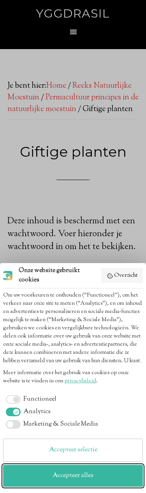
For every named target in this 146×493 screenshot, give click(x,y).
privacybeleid (80, 381)
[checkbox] (29, 399)
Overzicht (125, 275)
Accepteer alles (73, 475)
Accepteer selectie (73, 449)
